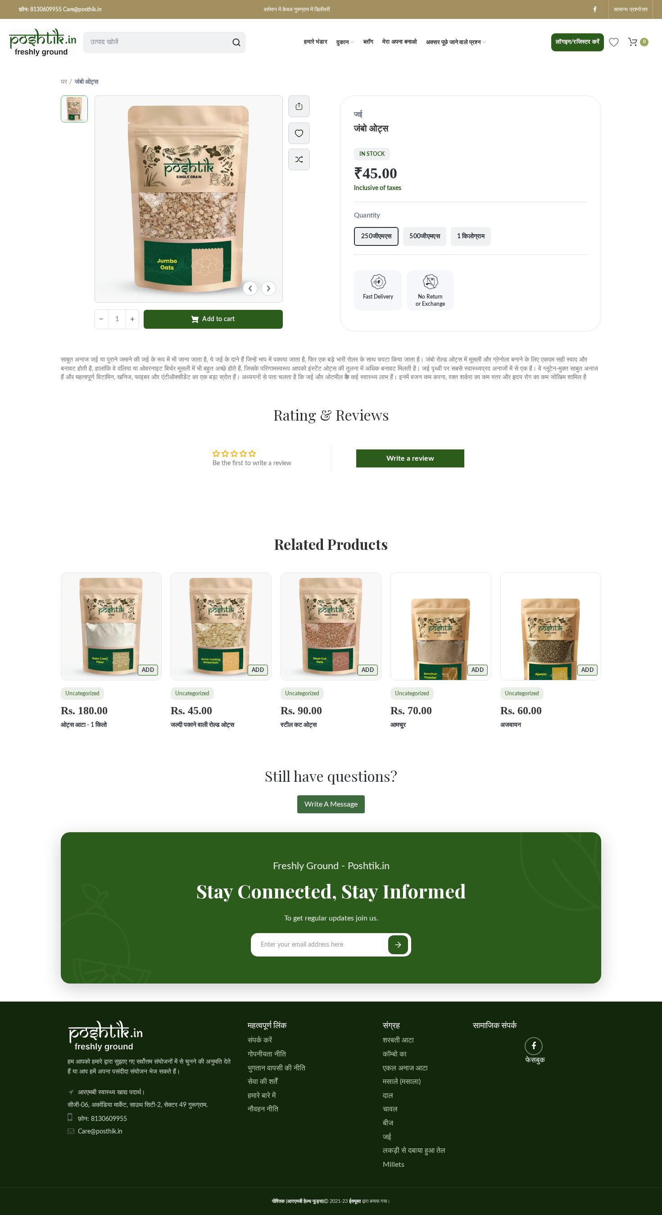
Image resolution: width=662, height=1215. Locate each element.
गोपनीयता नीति (267, 1054)
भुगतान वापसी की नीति (276, 1068)
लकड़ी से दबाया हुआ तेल (414, 1150)
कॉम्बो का (395, 1054)
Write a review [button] (410, 458)
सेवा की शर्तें (262, 1081)
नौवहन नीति (263, 1109)
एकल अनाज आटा (405, 1068)
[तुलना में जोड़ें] (299, 159)
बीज (388, 1123)
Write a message (331, 804)
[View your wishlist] (613, 42)
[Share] (299, 106)
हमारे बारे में (262, 1095)
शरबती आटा (398, 1040)
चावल (390, 1109)
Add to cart (218, 319)
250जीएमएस (376, 236)
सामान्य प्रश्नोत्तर (631, 9)
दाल (388, 1095)
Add (148, 670)
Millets (393, 1164)
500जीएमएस (424, 236)
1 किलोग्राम (471, 236)
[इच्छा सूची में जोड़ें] (303, 133)
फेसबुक (594, 9)
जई (387, 1137)
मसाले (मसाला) (402, 1081)
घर (64, 82)
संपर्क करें (260, 1040)
